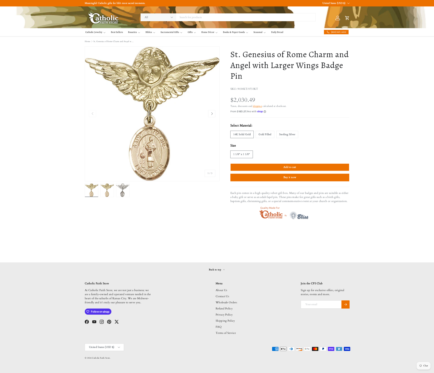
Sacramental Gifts (170, 32)
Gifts (190, 32)
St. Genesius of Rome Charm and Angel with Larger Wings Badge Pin (113, 41)
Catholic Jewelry (93, 32)
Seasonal (257, 32)
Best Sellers (117, 32)
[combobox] (228, 17)
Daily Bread (277, 32)
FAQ (219, 327)
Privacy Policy (224, 315)
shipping (257, 106)
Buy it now (289, 177)
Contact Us (222, 296)
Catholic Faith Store (101, 358)
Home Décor (207, 32)
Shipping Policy (225, 321)
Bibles (148, 32)
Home (87, 41)
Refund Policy (224, 308)
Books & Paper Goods (234, 32)
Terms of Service (226, 333)
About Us (221, 290)
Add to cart (289, 167)
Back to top (215, 269)
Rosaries (132, 32)
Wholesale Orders (226, 302)
